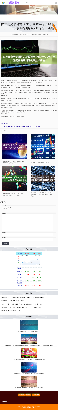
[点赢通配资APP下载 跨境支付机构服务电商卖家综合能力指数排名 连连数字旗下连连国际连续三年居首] (29, 339)
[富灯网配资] (10, 2)
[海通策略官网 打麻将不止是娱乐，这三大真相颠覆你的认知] (29, 381)
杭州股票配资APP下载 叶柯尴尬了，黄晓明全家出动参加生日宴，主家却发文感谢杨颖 (21, 307)
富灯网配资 (21, 395)
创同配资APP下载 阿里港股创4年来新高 (10, 310)
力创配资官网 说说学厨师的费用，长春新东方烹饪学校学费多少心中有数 (23, 126)
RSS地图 (32, 406)
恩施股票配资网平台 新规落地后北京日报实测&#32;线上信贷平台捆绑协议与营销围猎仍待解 (22, 298)
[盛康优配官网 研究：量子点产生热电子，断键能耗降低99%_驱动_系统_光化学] (14, 146)
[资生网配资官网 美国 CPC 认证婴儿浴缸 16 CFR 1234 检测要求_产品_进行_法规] (14, 178)
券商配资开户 (36, 395)
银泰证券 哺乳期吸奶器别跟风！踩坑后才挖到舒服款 (13, 301)
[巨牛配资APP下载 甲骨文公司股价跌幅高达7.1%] (29, 324)
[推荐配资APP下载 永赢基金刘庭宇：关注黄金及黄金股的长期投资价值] (29, 353)
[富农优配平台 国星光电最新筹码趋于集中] (43, 146)
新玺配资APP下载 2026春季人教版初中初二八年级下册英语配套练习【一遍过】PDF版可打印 (23, 304)
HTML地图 (37, 406)
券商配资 (28, 395)
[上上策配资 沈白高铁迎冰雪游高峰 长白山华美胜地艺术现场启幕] (29, 367)
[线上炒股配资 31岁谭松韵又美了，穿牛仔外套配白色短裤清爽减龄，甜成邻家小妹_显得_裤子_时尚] (43, 178)
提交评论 (6, 243)
